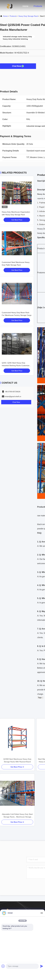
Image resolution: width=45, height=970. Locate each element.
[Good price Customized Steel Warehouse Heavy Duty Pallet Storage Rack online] (17, 243)
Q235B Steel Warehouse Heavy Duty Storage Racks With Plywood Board (17, 760)
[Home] (10, 6)
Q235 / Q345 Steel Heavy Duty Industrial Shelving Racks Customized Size (16, 365)
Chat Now (16, 66)
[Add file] (3, 966)
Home (25, 6)
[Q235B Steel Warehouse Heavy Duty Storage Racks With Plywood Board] (17, 738)
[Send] (42, 966)
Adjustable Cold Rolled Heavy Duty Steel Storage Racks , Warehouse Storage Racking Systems (17, 815)
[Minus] (41, 912)
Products (38, 6)
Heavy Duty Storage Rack (28, 16)
